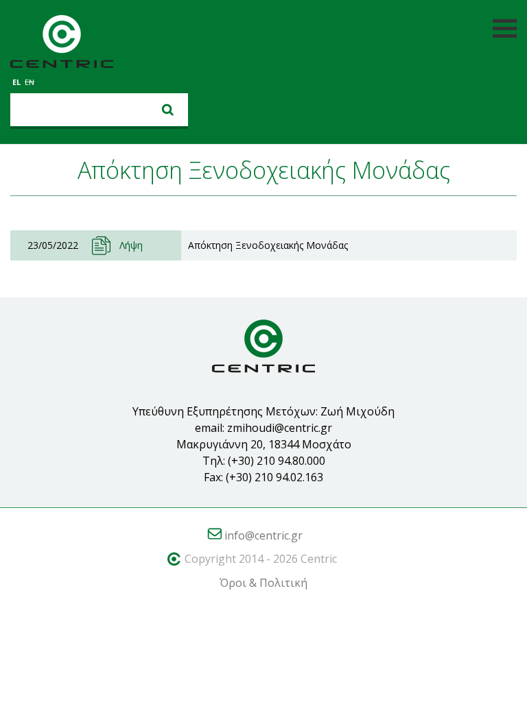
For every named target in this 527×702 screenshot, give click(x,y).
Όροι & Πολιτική (263, 582)
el (16, 82)
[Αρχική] (61, 43)
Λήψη (131, 245)
